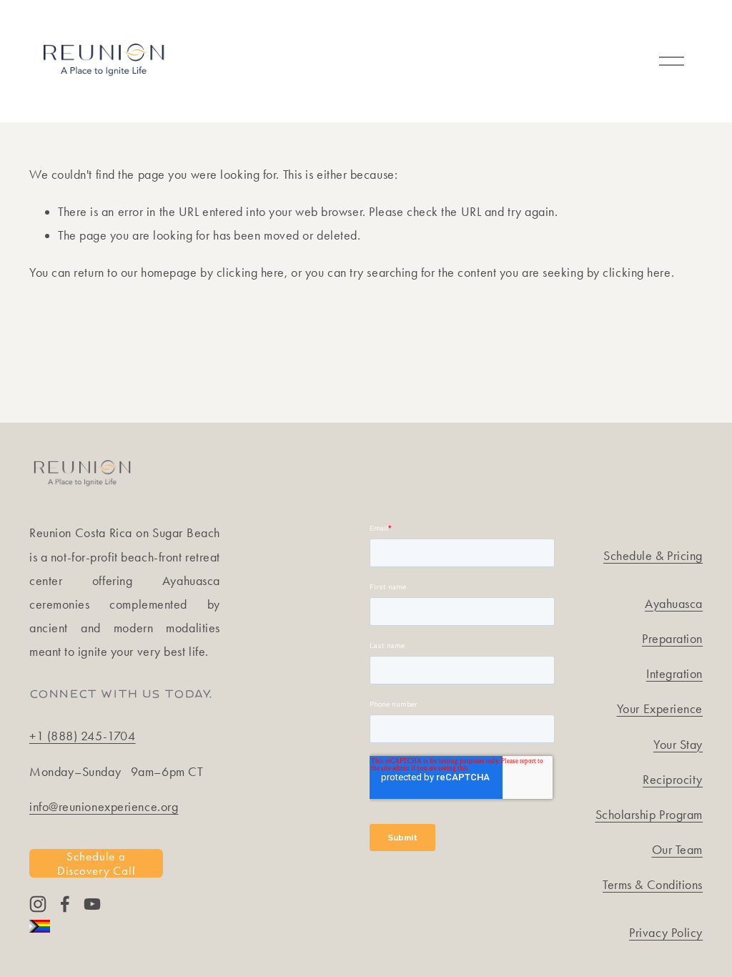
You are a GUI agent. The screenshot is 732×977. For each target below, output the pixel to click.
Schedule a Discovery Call (96, 863)
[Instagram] (37, 904)
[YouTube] (92, 904)
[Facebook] (65, 904)
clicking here (251, 272)
